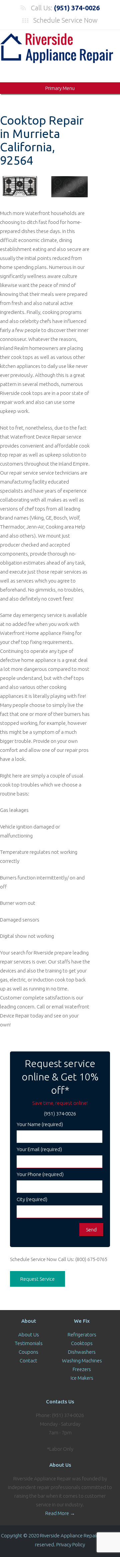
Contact (28, 1360)
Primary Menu (60, 88)
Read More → (60, 1513)
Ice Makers (82, 1378)
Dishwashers (82, 1352)
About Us (28, 1334)
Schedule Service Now (65, 20)
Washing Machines (82, 1360)
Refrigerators (82, 1334)
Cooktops (82, 1343)
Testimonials (29, 1343)
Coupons (28, 1352)
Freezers (82, 1369)
